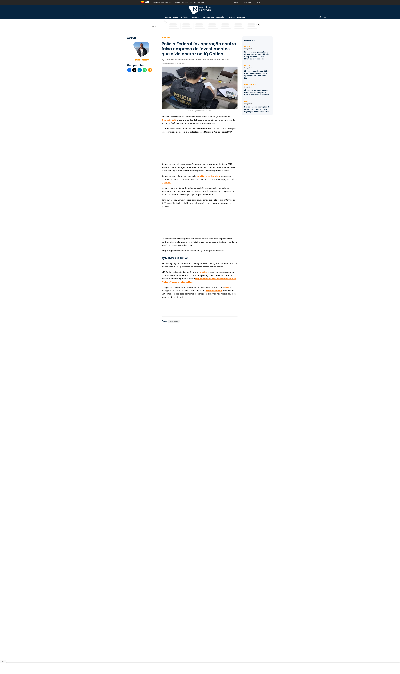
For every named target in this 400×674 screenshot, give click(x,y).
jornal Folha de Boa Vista (208, 176)
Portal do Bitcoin (200, 10)
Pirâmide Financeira (173, 321)
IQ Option (166, 182)
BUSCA (236, 2)
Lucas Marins (142, 59)
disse (226, 287)
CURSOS (185, 2)
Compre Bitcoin (171, 17)
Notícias (184, 17)
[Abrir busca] (320, 17)
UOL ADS (201, 2)
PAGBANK (177, 2)
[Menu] (325, 17)
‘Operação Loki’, (169, 120)
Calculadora (208, 17)
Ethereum (241, 17)
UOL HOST (168, 2)
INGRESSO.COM (158, 2)
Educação (220, 17)
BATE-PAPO (247, 2)
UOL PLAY (193, 2)
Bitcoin (232, 17)
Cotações (196, 17)
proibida (203, 272)
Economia (166, 38)
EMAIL (258, 2)
